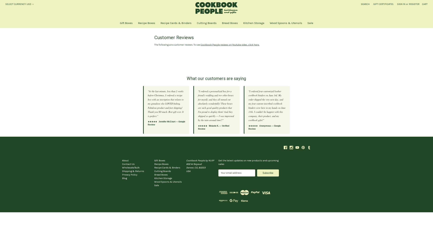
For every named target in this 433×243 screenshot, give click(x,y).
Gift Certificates (383, 4)
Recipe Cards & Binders (176, 23)
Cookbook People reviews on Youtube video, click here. (230, 44)
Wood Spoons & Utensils (286, 23)
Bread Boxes (230, 23)
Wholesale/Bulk (131, 167)
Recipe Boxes (146, 23)
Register (414, 4)
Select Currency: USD (18, 4)
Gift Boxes (126, 23)
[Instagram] (291, 147)
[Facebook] (285, 147)
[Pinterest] (303, 147)
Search (365, 4)
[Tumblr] (309, 147)
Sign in (401, 4)
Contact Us (128, 164)
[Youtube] (297, 147)
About (125, 160)
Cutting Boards (206, 23)
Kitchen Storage (253, 23)
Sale (310, 23)
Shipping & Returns (133, 171)
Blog (124, 178)
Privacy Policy (129, 174)
